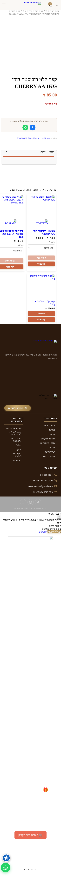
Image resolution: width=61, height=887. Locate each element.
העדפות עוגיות (30, 869)
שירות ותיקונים (48, 438)
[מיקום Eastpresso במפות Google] (23, 502)
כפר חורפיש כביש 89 (43, 492)
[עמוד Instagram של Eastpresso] (30, 502)
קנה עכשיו (41, 264)
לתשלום (43, 531)
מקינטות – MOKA (16, 454)
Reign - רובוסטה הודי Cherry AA (44, 232)
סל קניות (17, 460)
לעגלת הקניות (54, 531)
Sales (18, 445)
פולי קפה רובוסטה (24, 138)
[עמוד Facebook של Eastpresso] (38, 502)
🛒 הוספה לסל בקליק (30, 835)
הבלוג (52, 447)
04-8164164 (46, 475)
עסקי (19, 449)
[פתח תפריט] (4, 5)
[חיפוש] (57, 5)
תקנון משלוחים (47, 443)
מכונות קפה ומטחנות (15, 439)
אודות (52, 430)
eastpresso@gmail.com (40, 486)
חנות (52, 434)
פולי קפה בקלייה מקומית (41, 138)
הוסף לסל (41, 258)
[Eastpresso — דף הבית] (30, 5)
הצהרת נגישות (48, 456)
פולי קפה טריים (13, 428)
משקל (52, 242)
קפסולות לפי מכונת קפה (15, 433)
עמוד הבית (54, 11)
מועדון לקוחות (15, 408)
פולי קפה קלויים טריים (37, 11)
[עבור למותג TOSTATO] (41, 223)
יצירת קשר (50, 452)
